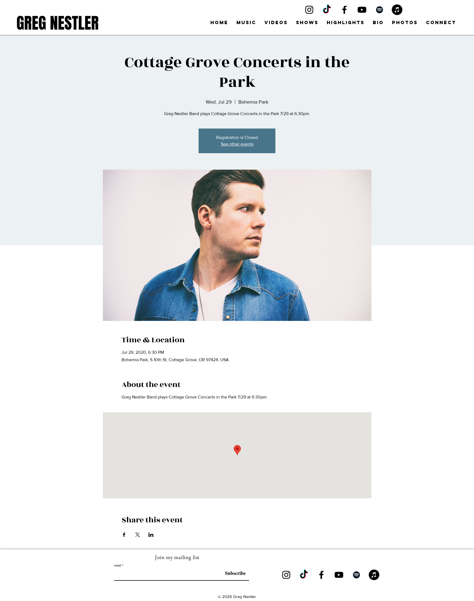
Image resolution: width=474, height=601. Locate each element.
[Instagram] (309, 9)
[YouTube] (362, 9)
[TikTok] (326, 9)
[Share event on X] (137, 534)
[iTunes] (397, 9)
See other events (237, 144)
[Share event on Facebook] (124, 534)
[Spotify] (379, 9)
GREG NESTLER (57, 23)
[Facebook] (344, 9)
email (117, 565)
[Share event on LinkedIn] (151, 534)
